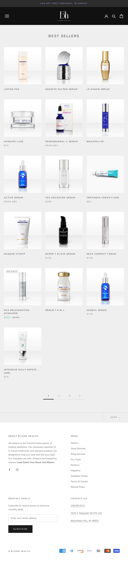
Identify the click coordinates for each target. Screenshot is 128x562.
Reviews (75, 465)
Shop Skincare (78, 448)
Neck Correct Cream (101, 254)
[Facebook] (9, 470)
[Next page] (80, 395)
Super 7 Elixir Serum (60, 254)
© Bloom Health (19, 551)
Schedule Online (79, 476)
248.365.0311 (78, 505)
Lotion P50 (11, 89)
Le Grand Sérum (98, 89)
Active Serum (13, 197)
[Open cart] (121, 16)
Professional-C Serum (61, 141)
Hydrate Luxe (14, 141)
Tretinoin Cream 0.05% (103, 197)
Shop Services (78, 454)
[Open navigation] (7, 16)
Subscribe (20, 529)
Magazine (75, 470)
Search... (75, 443)
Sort (114, 417)
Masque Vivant (14, 254)
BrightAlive (95, 141)
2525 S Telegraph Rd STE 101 (86, 513)
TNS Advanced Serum (60, 197)
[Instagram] (17, 470)
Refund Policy (78, 487)
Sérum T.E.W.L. (55, 310)
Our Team (76, 459)
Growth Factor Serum (61, 89)
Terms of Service (79, 481)
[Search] (114, 16)
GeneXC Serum (97, 310)
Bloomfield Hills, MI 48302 (85, 520)
